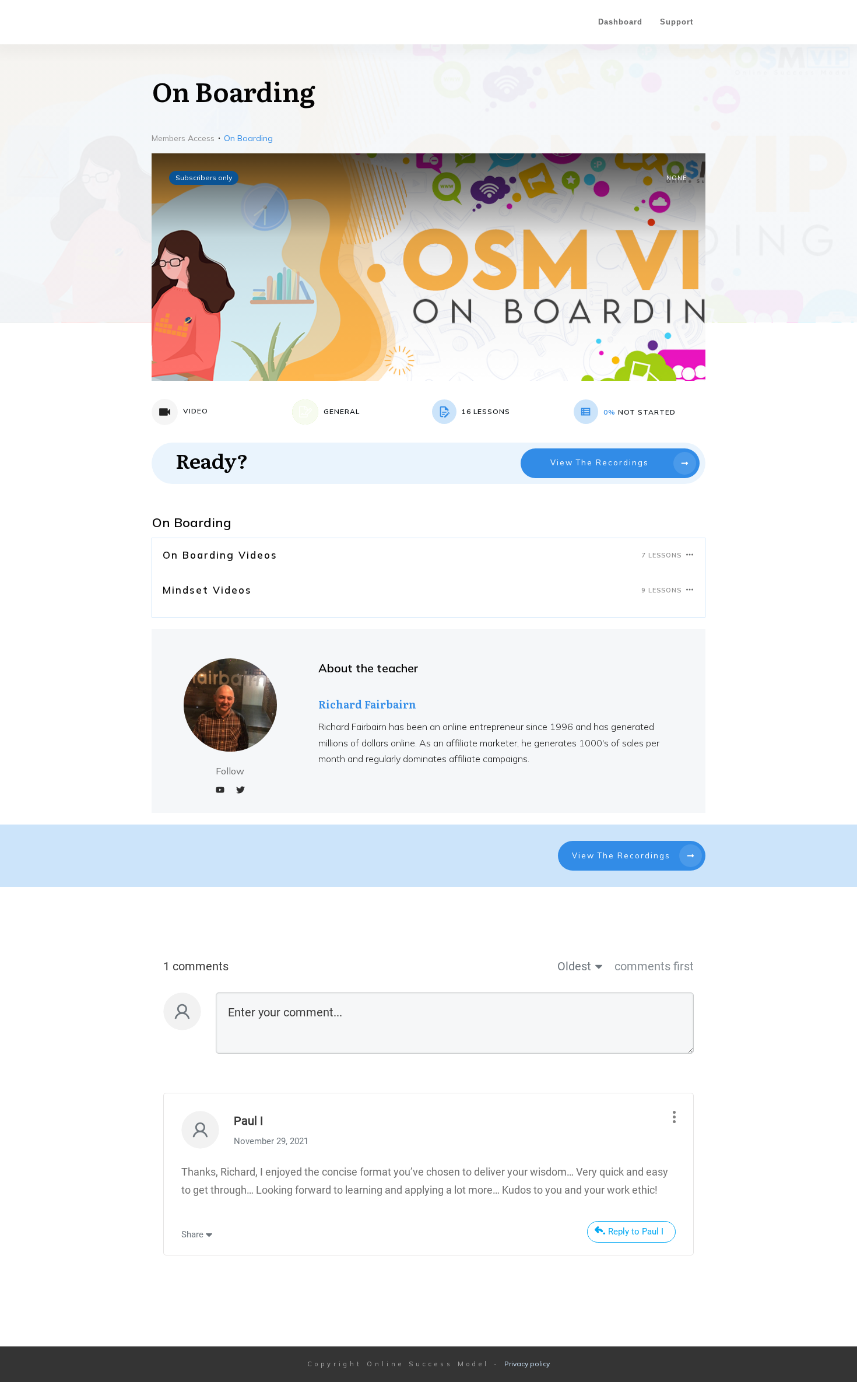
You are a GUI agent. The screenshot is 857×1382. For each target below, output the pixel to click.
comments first (654, 966)
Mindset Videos (207, 590)
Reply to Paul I (635, 1231)
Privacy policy (527, 1363)
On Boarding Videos (220, 555)
